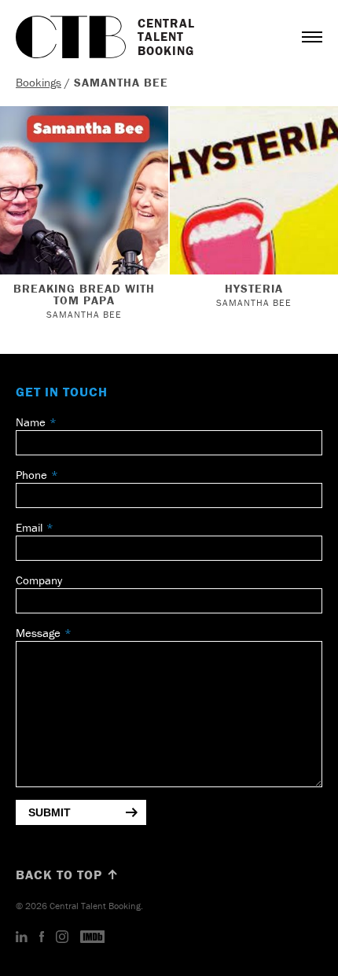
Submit (49, 812)
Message (38, 632)
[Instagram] (62, 937)
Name (31, 421)
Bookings (38, 82)
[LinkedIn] (22, 937)
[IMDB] (92, 937)
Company (39, 580)
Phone (31, 474)
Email (29, 527)
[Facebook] (41, 937)
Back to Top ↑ (67, 874)
